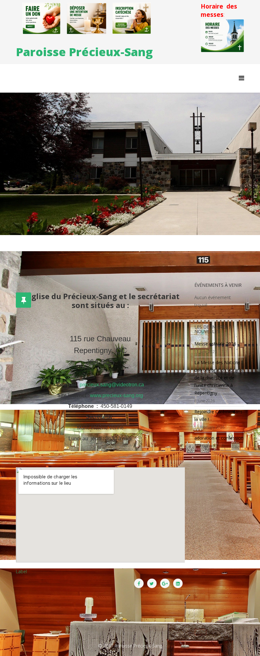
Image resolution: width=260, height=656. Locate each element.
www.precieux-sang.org (116, 395)
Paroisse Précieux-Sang (84, 52)
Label (21, 571)
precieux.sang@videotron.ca (112, 384)
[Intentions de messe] (86, 18)
